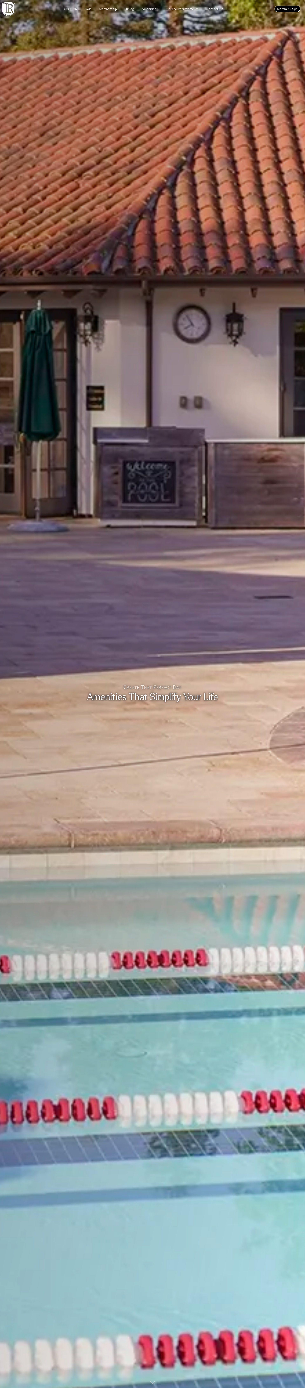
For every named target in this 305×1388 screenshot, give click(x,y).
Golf (88, 9)
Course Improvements (182, 9)
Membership (108, 9)
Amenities (149, 9)
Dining (129, 9)
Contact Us (215, 9)
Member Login (287, 9)
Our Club (70, 9)
